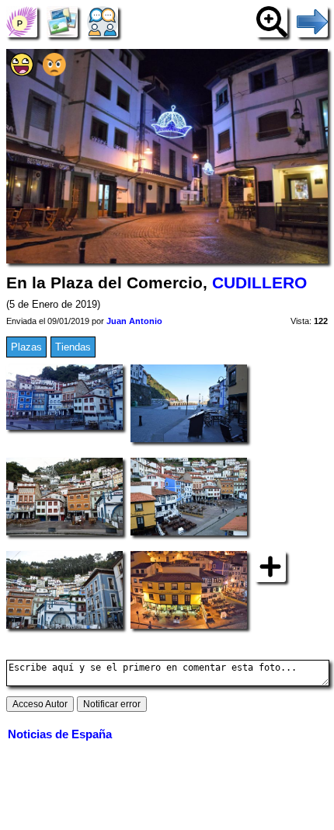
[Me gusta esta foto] (21, 72)
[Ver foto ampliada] (271, 21)
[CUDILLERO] (21, 21)
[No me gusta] (54, 72)
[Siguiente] (312, 21)
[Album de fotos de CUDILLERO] (62, 21)
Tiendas (73, 347)
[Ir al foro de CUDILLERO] (102, 21)
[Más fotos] (270, 566)
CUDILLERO (259, 283)
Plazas (26, 347)
